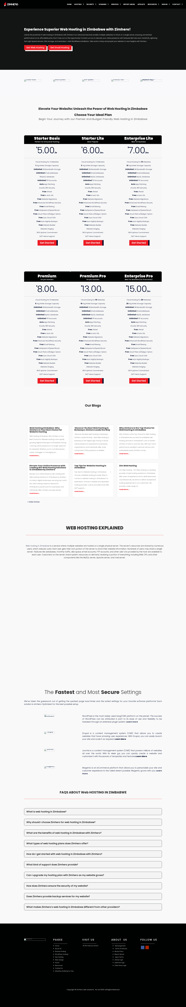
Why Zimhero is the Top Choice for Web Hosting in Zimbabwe (136, 429)
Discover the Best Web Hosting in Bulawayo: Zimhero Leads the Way (92, 429)
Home (69, 4)
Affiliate (141, 4)
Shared (60, 951)
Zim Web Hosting (128, 465)
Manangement (120, 946)
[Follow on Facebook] (142, 947)
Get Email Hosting (59, 47)
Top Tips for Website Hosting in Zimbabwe (90, 466)
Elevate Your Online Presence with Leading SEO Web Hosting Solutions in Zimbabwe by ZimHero (47, 467)
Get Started (47, 242)
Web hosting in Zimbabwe (38, 546)
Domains (102, 4)
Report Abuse (129, 4)
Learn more (132, 721)
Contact (176, 4)
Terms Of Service (121, 949)
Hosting (78, 4)
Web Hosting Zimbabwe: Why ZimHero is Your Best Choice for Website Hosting (45, 430)
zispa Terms (119, 957)
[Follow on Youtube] (147, 947)
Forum (57, 963)
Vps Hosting (59, 957)
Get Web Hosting (35, 47)
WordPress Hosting (61, 954)
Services (115, 4)
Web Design (59, 960)
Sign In (164, 4)
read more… (34, 455)
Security (90, 4)
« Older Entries (33, 502)
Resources (152, 4)
